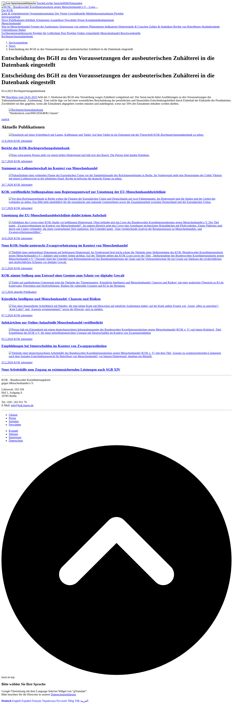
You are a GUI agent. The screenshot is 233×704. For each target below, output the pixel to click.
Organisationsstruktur (42, 13)
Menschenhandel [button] (11, 23)
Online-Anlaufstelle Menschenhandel (99, 33)
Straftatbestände (211, 26)
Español (26, 700)
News (5, 20)
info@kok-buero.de (22, 405)
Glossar (13, 414)
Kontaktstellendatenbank (100, 20)
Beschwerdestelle (131, 33)
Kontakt (13, 430)
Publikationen (17, 20)
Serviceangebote (18, 42)
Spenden (14, 421)
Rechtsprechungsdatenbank (17, 36)
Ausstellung (57, 20)
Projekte (119, 13)
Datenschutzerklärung (63, 694)
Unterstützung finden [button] (13, 29)
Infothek (30, 20)
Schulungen (43, 20)
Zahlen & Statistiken (161, 26)
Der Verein (61, 13)
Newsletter (71, 20)
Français (36, 700)
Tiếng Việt (74, 700)
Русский (61, 700)
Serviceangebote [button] (10, 16)
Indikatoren (112, 26)
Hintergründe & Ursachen (134, 26)
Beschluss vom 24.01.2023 (21, 97)
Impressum (15, 437)
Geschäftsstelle (77, 13)
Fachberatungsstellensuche (17, 33)
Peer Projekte (69, 33)
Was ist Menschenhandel (16, 26)
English (16, 700)
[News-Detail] (48, 7)
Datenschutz (16, 440)
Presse (82, 20)
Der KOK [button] (7, 10)
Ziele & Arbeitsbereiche (15, 13)
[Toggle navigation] (96, 8)
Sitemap (13, 434)
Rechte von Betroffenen (187, 26)
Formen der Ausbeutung (45, 26)
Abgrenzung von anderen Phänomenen (82, 26)
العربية (84, 700)
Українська (49, 700)
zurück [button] (5, 119)
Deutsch (6, 700)
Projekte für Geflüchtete (47, 33)
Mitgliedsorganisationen (100, 13)
